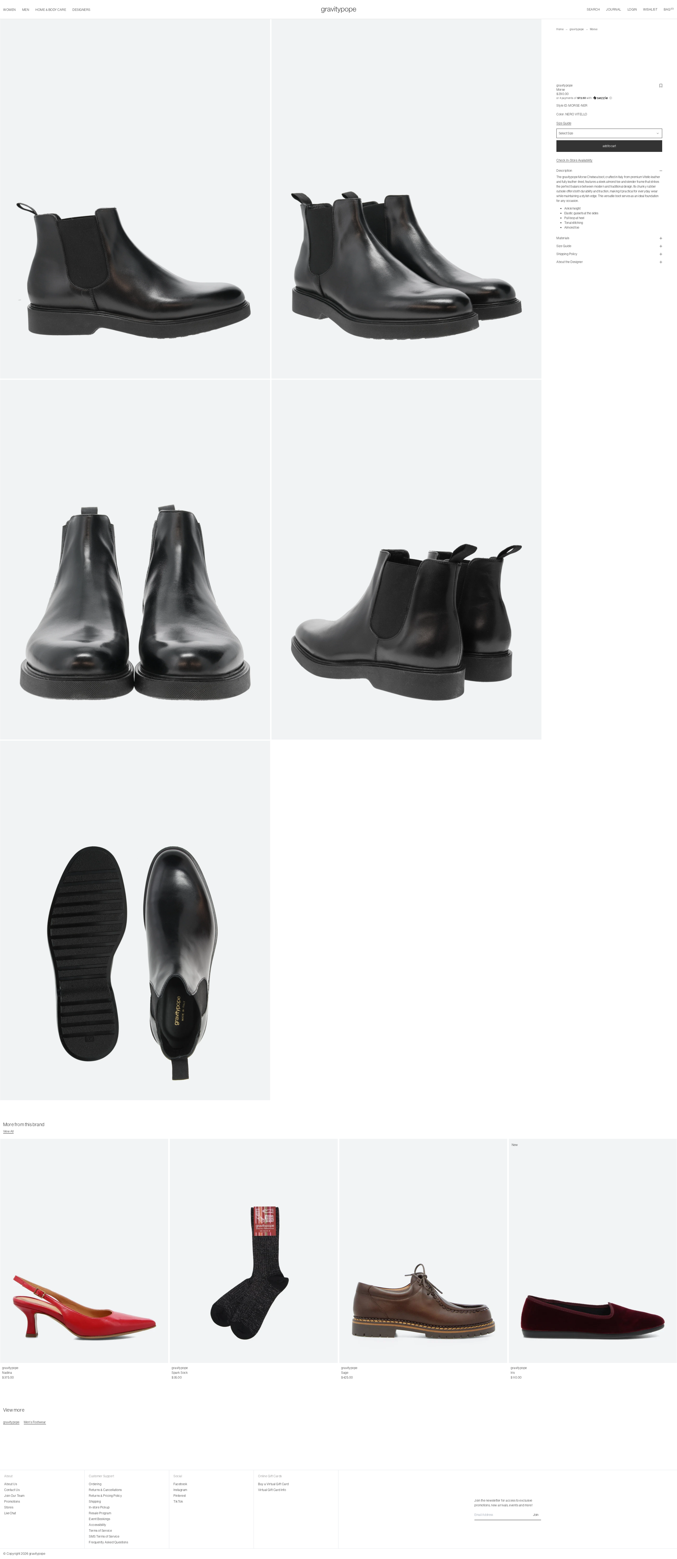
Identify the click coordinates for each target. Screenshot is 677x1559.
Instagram (180, 1490)
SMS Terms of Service (104, 1536)
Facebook (180, 1484)
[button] (609, 98)
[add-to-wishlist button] (661, 86)
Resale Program (100, 1513)
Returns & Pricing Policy (105, 1496)
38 (15, 1373)
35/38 (176, 1373)
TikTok (178, 1501)
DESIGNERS (81, 10)
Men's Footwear (35, 1422)
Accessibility (97, 1525)
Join (535, 1515)
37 (9, 1373)
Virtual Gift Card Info (272, 1490)
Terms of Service (100, 1531)
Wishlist (650, 9)
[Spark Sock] (254, 1251)
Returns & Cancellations (105, 1490)
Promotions (12, 1501)
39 (21, 1373)
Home (560, 29)
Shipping (95, 1501)
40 (27, 1373)
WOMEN (9, 10)
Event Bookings (99, 1519)
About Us (10, 1484)
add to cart (609, 146)
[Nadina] (84, 1251)
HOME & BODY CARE (50, 10)
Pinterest (179, 1496)
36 (4, 1373)
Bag (669, 9)
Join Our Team (14, 1496)
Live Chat (10, 1513)
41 (32, 1373)
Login (632, 9)
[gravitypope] (339, 9)
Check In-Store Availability (574, 160)
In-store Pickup (99, 1507)
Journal (613, 9)
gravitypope (577, 29)
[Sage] (423, 1251)
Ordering (95, 1484)
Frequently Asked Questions (108, 1542)
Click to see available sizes (359, 1368)
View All (8, 1131)
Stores (8, 1507)
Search (593, 9)
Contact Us (12, 1490)
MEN (25, 10)
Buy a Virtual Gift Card (273, 1484)
